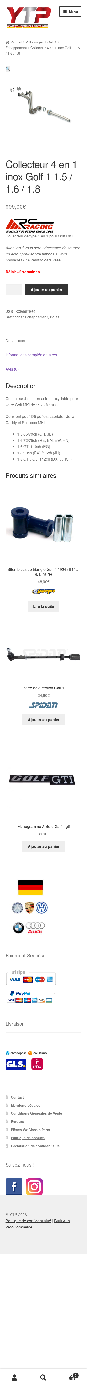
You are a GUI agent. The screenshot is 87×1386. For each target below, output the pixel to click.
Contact (17, 1097)
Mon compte (14, 1378)
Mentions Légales (25, 1105)
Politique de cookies (28, 1137)
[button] (8, 69)
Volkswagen (35, 42)
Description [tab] (15, 340)
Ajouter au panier (46, 289)
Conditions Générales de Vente (36, 1113)
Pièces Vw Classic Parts (30, 1129)
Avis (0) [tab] (12, 369)
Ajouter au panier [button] (43, 719)
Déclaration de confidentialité (35, 1145)
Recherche (43, 1378)
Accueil (16, 42)
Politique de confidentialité (28, 1220)
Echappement (16, 47)
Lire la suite (43, 606)
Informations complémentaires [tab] (31, 355)
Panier (67, 1373)
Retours (17, 1121)
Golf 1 (52, 42)
